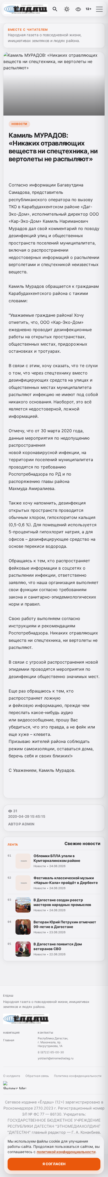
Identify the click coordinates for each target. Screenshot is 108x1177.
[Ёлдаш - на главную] (26, 9)
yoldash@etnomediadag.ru (55, 1058)
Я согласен (54, 1164)
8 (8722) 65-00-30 (51, 1052)
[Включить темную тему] (67, 9)
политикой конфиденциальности (66, 1152)
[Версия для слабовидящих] (78, 9)
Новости (19, 124)
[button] (99, 9)
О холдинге (11, 1076)
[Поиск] (55, 9)
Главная (8, 1040)
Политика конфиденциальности (77, 1076)
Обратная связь (37, 1076)
